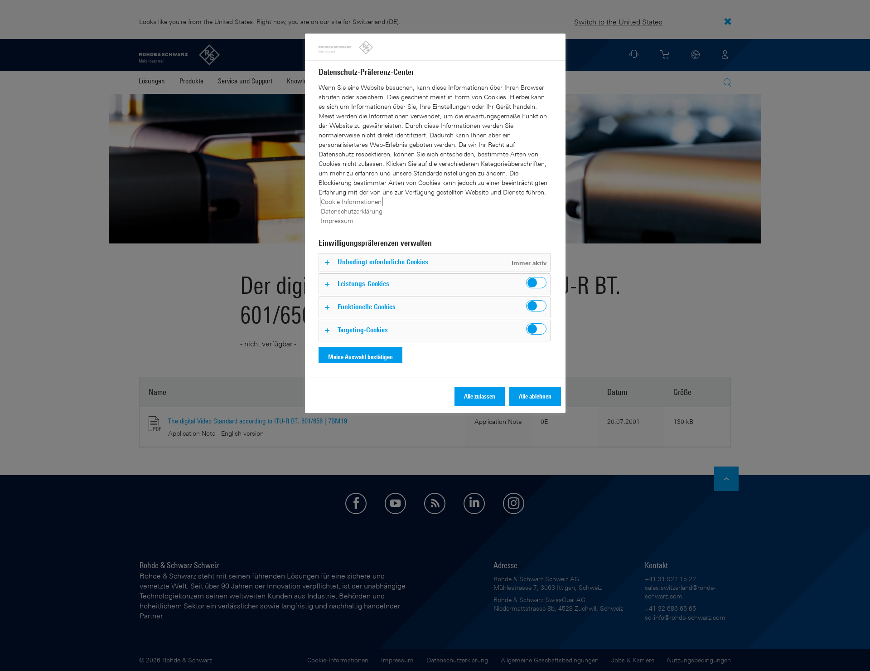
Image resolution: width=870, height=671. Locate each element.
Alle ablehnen (535, 396)
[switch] (536, 282)
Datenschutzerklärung (351, 211)
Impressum (337, 220)
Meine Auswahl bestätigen (360, 356)
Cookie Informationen (351, 201)
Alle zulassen (479, 396)
